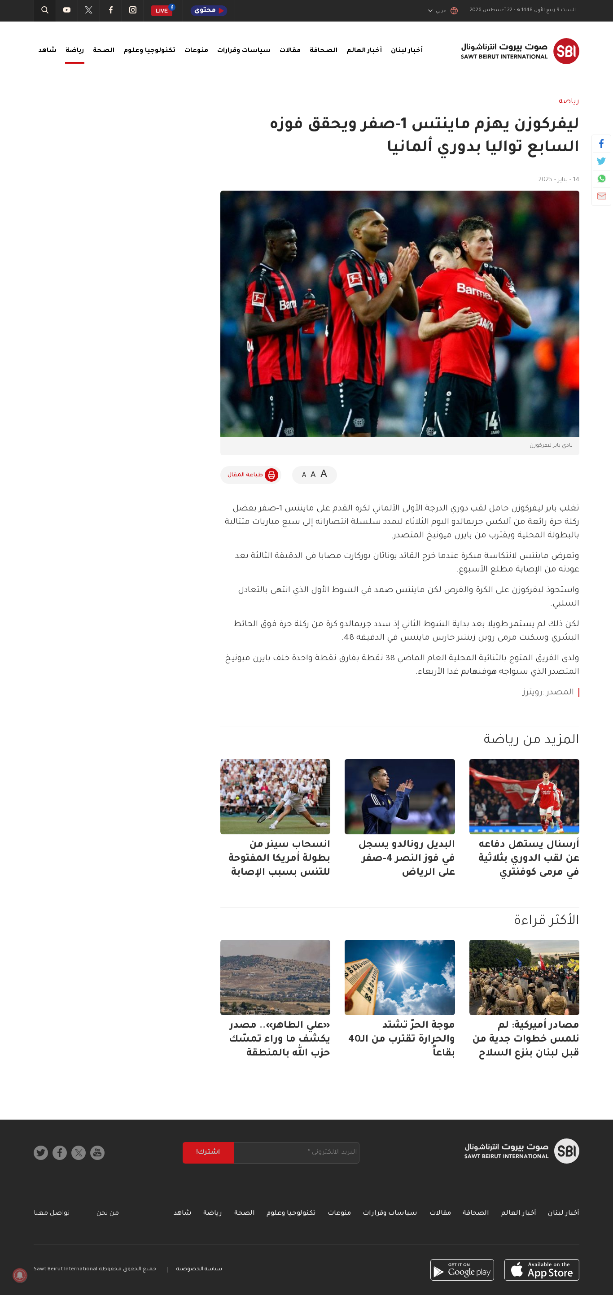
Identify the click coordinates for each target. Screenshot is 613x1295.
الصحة (103, 51)
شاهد (47, 51)
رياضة (75, 51)
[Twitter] (601, 161)
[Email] (601, 196)
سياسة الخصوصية (199, 1270)
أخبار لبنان (407, 51)
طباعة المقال (245, 475)
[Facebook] (601, 143)
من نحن (107, 1213)
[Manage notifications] (20, 1275)
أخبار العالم (364, 51)
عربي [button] (441, 11)
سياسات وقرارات (244, 51)
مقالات (290, 51)
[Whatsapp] (601, 178)
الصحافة (323, 51)
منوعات (196, 51)
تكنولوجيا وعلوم (149, 51)
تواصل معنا (52, 1213)
